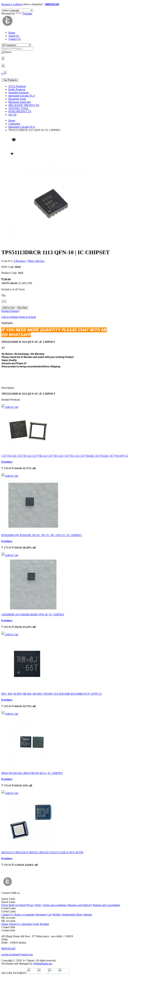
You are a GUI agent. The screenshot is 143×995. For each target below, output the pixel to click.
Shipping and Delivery (79, 905)
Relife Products (16, 89)
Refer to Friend (27, 317)
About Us (13, 35)
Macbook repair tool (19, 101)
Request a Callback (12, 4)
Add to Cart (11, 406)
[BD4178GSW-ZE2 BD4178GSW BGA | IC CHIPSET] (33, 767)
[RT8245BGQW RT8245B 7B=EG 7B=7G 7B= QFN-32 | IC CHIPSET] (33, 529)
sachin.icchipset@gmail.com (17, 954)
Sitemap (87, 914)
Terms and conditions (54, 905)
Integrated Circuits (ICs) (21, 95)
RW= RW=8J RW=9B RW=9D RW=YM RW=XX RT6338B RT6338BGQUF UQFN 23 (51, 693)
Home (11, 32)
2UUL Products (17, 86)
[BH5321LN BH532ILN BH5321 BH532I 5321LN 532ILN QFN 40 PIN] (33, 846)
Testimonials (68, 914)
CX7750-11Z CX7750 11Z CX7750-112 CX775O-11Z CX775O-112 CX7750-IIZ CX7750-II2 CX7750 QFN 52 (64, 455)
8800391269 (52, 4)
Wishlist (56, 914)
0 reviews (6, 461)
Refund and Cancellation (106, 905)
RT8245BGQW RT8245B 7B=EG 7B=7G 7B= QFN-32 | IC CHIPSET (41, 535)
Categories (14, 123)
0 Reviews (20, 260)
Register (44, 924)
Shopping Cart (43, 914)
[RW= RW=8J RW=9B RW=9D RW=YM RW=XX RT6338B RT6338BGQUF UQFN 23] (27, 687)
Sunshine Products (18, 92)
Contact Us (14, 38)
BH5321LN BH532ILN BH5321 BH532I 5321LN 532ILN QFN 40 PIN (42, 852)
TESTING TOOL (18, 108)
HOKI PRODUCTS (19, 111)
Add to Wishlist (9, 317)
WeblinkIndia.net (42, 963)
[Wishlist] (3, 66)
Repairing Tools (17, 98)
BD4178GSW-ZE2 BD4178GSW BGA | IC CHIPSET (32, 773)
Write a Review (36, 260)
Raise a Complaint (24, 914)
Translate (27, 13)
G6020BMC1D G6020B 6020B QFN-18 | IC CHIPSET (32, 614)
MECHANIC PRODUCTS (23, 105)
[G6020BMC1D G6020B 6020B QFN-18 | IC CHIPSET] (33, 608)
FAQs (4, 905)
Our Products (10, 80)
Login (36, 924)
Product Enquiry (10, 311)
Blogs (79, 914)
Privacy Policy (34, 905)
